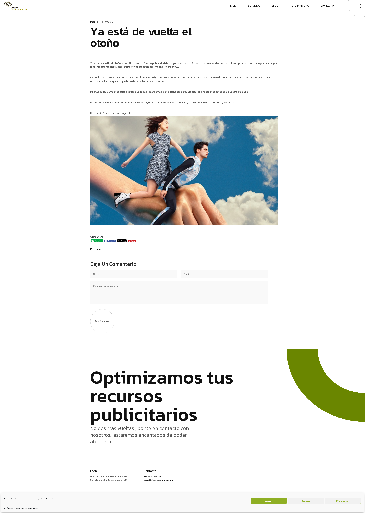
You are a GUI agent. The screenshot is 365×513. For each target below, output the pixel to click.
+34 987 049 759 (152, 476)
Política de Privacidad (29, 508)
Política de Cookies (12, 508)
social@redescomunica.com (158, 480)
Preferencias (343, 500)
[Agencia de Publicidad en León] (18, 5)
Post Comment (102, 321)
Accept (268, 500)
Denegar (306, 500)
